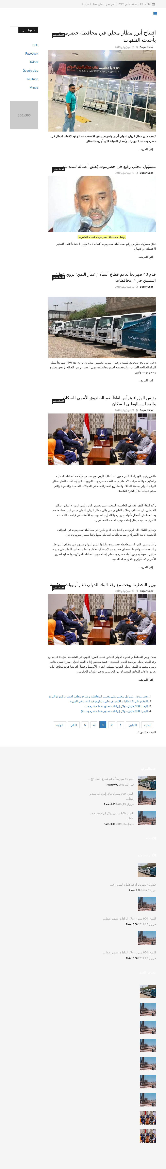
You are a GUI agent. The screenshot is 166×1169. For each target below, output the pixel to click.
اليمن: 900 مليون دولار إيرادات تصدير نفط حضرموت (116, 706)
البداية (147, 725)
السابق (133, 725)
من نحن (109, 4)
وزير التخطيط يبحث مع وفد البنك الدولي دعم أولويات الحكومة (103, 584)
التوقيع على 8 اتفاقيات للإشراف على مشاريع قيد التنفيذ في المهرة (109, 701)
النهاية (59, 725)
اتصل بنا (86, 4)
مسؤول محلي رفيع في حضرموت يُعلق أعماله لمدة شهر (108, 166)
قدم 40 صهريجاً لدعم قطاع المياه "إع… (111, 779)
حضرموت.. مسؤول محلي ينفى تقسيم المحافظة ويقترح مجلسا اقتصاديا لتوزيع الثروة (98, 696)
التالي (73, 725)
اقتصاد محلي (58, 34)
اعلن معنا (98, 4)
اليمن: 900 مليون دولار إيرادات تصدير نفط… (129, 918)
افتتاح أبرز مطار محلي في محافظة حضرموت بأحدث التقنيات (107, 35)
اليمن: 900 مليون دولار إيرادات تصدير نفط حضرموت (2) (114, 711)
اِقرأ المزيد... (145, 149)
